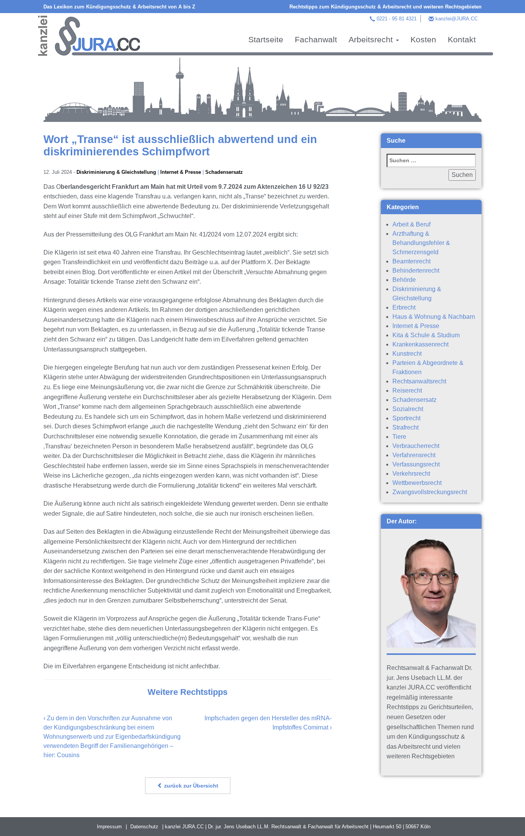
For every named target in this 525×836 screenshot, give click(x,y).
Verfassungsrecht (416, 464)
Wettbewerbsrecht (417, 483)
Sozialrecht (407, 409)
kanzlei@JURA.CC (456, 19)
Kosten (423, 39)
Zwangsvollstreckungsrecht (429, 492)
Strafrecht (405, 427)
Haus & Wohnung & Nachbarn (433, 316)
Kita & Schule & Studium (426, 335)
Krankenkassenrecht (420, 344)
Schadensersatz (224, 172)
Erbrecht (403, 307)
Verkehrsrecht (411, 473)
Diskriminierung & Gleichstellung (116, 172)
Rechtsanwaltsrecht (419, 381)
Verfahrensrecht (413, 455)
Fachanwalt (316, 39)
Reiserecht (407, 390)
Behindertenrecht (415, 270)
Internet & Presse (180, 172)
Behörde (404, 279)
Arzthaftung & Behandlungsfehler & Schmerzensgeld (421, 242)
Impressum (109, 826)
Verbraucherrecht (415, 446)
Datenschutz (144, 826)
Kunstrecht (407, 353)
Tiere (399, 436)
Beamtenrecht (411, 261)
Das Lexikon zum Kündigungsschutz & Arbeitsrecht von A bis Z (119, 7)
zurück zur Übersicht (190, 786)
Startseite (265, 39)
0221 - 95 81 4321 (397, 19)
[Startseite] (89, 35)
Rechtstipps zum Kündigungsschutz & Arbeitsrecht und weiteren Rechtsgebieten (385, 7)
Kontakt (462, 39)
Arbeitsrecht (372, 39)
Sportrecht (406, 418)
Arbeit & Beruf (411, 224)
